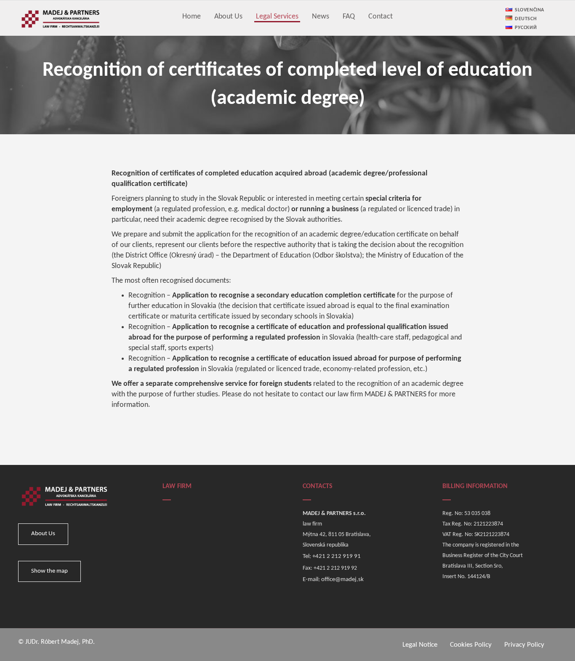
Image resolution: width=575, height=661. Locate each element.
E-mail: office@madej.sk (333, 579)
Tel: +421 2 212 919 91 (332, 556)
